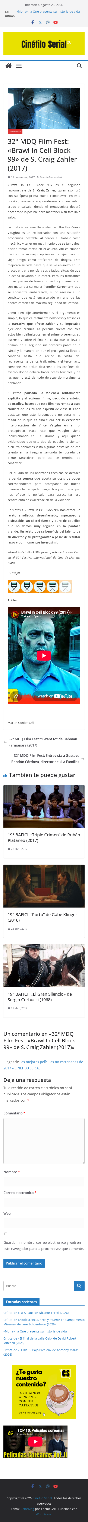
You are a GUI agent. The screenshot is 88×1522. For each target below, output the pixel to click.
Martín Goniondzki (51, 177)
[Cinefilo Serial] (8, 66)
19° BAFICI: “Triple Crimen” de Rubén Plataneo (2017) (44, 837)
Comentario (14, 1113)
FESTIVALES (15, 131)
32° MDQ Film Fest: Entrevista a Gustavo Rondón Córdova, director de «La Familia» (45, 758)
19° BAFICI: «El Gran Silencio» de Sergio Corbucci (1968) (40, 997)
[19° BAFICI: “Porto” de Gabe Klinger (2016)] (44, 867)
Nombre (11, 1172)
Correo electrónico (20, 1192)
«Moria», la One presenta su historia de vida (48, 12)
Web (7, 1213)
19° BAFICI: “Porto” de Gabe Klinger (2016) (42, 917)
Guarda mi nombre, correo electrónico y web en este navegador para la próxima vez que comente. (43, 1245)
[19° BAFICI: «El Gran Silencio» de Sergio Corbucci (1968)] (44, 947)
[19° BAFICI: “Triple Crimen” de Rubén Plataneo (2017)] (44, 788)
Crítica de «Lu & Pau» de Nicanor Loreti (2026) (36, 1313)
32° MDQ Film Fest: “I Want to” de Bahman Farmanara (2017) (43, 742)
